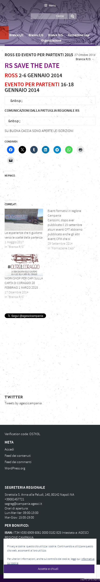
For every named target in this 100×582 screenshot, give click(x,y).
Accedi (9, 449)
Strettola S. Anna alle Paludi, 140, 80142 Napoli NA (39, 494)
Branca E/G (36, 35)
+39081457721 (14, 499)
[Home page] (10, 21)
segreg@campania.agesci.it (23, 504)
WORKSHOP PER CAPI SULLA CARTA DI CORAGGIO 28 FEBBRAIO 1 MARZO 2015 (24, 283)
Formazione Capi (78, 35)
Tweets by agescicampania (23, 403)
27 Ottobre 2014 (84, 55)
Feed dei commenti (18, 462)
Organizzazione (51, 40)
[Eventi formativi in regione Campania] (69, 230)
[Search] (73, 16)
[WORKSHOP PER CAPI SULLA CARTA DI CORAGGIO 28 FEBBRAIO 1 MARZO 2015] (24, 265)
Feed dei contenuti (18, 456)
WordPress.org (15, 468)
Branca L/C (16, 35)
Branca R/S (55, 35)
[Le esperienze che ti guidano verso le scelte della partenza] (24, 220)
